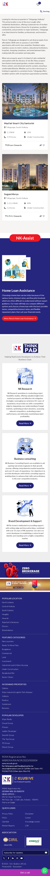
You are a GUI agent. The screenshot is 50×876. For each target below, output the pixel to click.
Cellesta (5, 696)
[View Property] (41, 145)
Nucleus (5, 700)
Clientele (5, 821)
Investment (6, 661)
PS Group (6, 743)
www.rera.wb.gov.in (9, 763)
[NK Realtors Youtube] (22, 858)
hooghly (5, 614)
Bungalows (6, 649)
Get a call (25, 872)
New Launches (8, 641)
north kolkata (8, 602)
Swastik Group (8, 735)
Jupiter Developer (9, 731)
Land (4, 657)
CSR (27, 825)
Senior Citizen (7, 677)
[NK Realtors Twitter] (4, 858)
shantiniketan (7, 630)
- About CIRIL (7, 845)
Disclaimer (29, 814)
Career (28, 818)
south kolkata (7, 610)
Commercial (7, 653)
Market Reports (8, 825)
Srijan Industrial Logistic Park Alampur (17, 692)
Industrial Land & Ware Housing (15, 665)
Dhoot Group (7, 747)
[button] (46, 852)
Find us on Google (8, 802)
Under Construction (10, 669)
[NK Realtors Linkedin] (13, 858)
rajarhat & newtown (10, 622)
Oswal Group (7, 723)
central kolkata (8, 606)
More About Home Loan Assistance (19, 318)
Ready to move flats (10, 645)
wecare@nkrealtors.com (11, 768)
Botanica (5, 708)
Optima (5, 688)
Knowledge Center (32, 821)
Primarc (5, 727)
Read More (24, 423)
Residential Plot (8, 673)
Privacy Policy (7, 814)
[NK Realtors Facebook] (8, 858)
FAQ (4, 818)
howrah (5, 618)
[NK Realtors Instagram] (17, 858)
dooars (5, 626)
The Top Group (8, 739)
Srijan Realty (7, 719)
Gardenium (6, 704)
